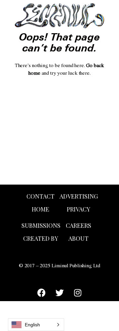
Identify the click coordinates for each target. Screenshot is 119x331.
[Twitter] (59, 293)
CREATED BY (40, 238)
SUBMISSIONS (40, 225)
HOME (40, 209)
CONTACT (40, 196)
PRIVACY (78, 209)
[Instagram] (77, 293)
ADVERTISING (79, 196)
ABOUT (78, 238)
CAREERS (78, 225)
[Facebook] (41, 293)
